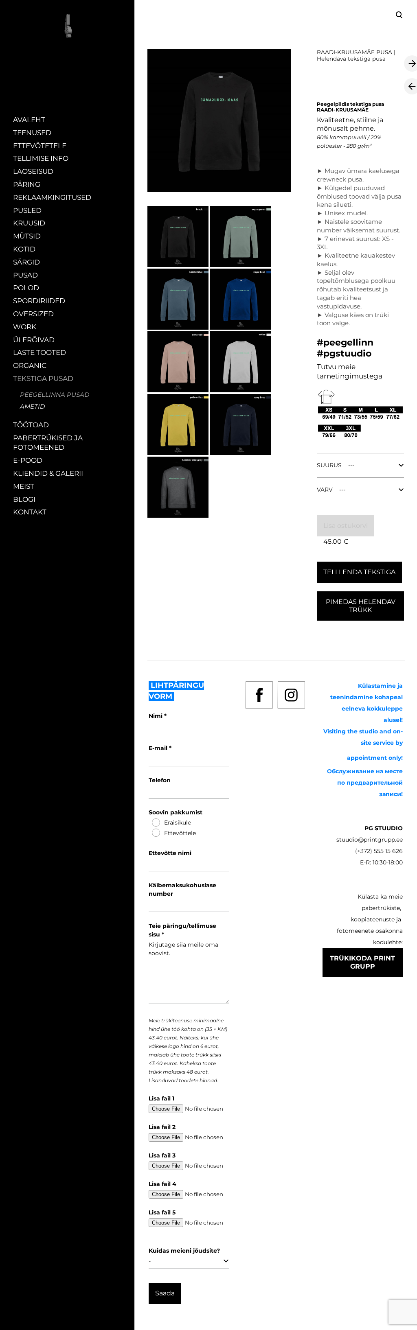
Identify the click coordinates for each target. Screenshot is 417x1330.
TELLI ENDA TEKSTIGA (359, 572)
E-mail (159, 748)
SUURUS (329, 465)
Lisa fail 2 (162, 1127)
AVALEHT (29, 120)
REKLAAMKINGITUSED (52, 197)
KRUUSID (29, 223)
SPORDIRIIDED (39, 301)
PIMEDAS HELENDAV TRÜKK (360, 606)
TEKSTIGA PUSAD (43, 378)
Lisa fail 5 (162, 1212)
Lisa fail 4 (162, 1184)
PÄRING (26, 184)
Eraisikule (177, 822)
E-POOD (27, 460)
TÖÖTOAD (31, 425)
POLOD (26, 288)
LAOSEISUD (33, 171)
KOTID (24, 249)
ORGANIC (29, 365)
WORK (24, 327)
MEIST (23, 486)
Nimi (156, 716)
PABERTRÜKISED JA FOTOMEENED (48, 443)
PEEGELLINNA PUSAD (54, 394)
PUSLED (27, 210)
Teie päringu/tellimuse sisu (182, 930)
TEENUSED (32, 133)
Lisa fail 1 (161, 1098)
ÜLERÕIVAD (34, 340)
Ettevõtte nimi (170, 853)
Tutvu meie (336, 367)
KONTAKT (29, 512)
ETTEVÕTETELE (39, 146)
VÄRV (325, 489)
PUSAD (25, 275)
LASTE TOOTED (39, 352)
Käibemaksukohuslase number (182, 889)
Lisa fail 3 (162, 1155)
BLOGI (24, 499)
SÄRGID (26, 262)
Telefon (160, 780)
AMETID (32, 406)
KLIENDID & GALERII (48, 473)
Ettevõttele (180, 833)
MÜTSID (27, 236)
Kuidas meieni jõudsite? (184, 1250)
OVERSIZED (33, 314)
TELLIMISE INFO (40, 158)
